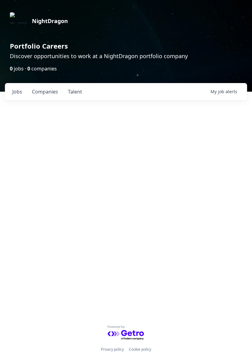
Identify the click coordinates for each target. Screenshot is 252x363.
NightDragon (50, 21)
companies (45, 91)
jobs (17, 91)
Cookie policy (140, 349)
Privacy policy (112, 349)
